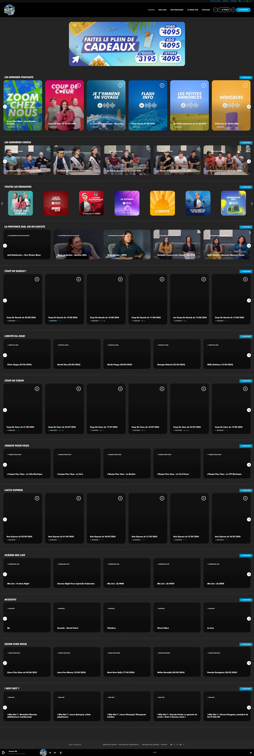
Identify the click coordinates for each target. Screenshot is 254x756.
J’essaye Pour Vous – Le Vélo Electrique (24, 474)
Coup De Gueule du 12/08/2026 (229, 317)
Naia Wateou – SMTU (117, 255)
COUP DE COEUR (14, 380)
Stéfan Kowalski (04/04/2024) (171, 672)
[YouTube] (240, 1)
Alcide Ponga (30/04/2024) (119, 364)
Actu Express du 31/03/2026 (144, 536)
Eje (8, 628)
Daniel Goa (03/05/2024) (68, 364)
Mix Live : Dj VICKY (165, 583)
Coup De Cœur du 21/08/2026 (62, 123)
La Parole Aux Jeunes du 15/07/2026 (24, 171)
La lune (210, 628)
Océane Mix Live (14, 564)
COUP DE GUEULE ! (15, 271)
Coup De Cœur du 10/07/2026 (145, 427)
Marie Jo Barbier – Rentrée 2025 (72, 255)
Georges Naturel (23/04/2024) (171, 364)
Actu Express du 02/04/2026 (19, 536)
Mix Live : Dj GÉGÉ (215, 583)
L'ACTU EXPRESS (13, 490)
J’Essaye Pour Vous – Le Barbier (121, 474)
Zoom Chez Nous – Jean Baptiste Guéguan (21, 122)
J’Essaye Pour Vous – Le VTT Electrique (224, 474)
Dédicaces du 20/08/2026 (227, 123)
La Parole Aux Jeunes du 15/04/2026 (124, 171)
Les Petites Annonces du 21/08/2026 (189, 123)
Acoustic (12, 608)
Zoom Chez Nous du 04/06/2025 (22, 672)
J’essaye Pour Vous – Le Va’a (70, 474)
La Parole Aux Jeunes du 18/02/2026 (224, 171)
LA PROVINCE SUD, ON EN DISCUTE (24, 226)
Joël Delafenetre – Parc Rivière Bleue (24, 255)
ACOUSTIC (10, 599)
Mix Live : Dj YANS (115, 583)
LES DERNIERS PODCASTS (18, 77)
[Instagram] (247, 1)
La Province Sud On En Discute (19, 235)
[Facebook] (250, 1)
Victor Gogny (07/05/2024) (19, 364)
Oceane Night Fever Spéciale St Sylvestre (76, 583)
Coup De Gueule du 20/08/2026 (21, 317)
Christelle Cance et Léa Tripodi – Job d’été (176, 255)
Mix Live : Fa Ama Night (18, 583)
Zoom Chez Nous (14, 653)
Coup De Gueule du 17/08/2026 (146, 317)
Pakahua (111, 628)
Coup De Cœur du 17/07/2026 (103, 427)
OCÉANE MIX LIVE (14, 555)
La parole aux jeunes (16, 151)
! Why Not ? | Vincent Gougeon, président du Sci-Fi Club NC (227, 715)
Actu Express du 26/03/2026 (228, 536)
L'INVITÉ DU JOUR (14, 336)
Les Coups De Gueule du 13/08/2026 (190, 317)
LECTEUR (243, 10)
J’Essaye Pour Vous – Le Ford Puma (173, 474)
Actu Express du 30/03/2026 (102, 536)
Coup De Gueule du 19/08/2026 (62, 317)
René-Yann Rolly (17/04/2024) (121, 672)
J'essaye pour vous (15, 454)
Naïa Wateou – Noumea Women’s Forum (225, 255)
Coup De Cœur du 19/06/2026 (228, 427)
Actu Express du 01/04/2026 (61, 536)
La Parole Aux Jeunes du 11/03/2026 (174, 171)
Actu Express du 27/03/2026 (186, 536)
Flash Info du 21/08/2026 (143, 123)
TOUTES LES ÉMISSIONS (17, 186)
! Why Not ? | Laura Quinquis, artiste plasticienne (74, 715)
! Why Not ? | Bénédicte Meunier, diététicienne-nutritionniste (22, 715)
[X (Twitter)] (242, 1)
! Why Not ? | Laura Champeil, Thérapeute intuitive (126, 715)
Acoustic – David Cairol (67, 628)
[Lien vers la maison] (9, 10)
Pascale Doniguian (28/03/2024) (222, 672)
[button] (125, 133)
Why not (11, 697)
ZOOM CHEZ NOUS (15, 644)
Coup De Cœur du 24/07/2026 (62, 427)
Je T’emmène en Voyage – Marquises (107, 123)
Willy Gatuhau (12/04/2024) (220, 364)
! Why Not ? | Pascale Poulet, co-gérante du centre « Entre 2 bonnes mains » (177, 715)
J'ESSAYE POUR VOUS (16, 445)
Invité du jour (13, 345)
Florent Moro (163, 628)
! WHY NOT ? (11, 688)
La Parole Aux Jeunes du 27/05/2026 (74, 171)
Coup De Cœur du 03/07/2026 (187, 427)
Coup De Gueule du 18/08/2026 (104, 317)
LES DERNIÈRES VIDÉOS (17, 142)
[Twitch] (245, 1)
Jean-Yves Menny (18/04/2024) (71, 672)
